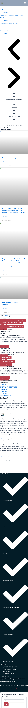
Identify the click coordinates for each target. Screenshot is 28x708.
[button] (14, 50)
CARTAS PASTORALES (8, 387)
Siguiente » (8, 315)
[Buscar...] (14, 701)
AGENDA (3, 391)
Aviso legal (2, 685)
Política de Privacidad (22, 685)
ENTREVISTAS (5, 396)
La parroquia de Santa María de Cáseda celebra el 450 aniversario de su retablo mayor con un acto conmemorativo (14, 263)
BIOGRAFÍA (4, 385)
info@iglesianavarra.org (17, 679)
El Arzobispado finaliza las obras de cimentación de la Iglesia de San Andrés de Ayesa (13, 211)
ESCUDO (3, 394)
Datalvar (26, 689)
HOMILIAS (4, 389)
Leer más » (4, 161)
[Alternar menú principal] (25, 3)
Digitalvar (20, 689)
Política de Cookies (11, 685)
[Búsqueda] (6, 704)
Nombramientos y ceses (11, 158)
